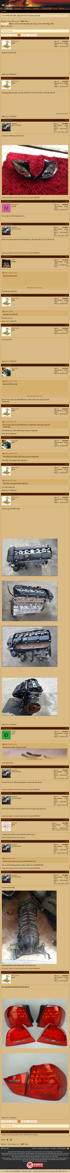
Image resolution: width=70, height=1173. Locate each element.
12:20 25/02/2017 (7, 256)
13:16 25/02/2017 (7, 464)
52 (25, 35)
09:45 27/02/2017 (7, 766)
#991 (66, 437)
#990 (66, 405)
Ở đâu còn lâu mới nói (62, 830)
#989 (66, 365)
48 (13, 35)
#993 (66, 494)
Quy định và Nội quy (43, 1148)
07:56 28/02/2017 (7, 841)
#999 (66, 872)
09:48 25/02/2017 (7, 224)
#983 (66, 120)
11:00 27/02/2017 (7, 793)
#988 (66, 325)
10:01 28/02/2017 (7, 872)
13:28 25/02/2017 (7, 494)
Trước (4, 35)
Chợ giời (35, 8)
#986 (66, 256)
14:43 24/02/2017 (7, 120)
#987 (66, 295)
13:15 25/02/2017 (7, 437)
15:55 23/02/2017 (7, 78)
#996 (66, 793)
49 (16, 35)
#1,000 (66, 972)
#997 (66, 819)
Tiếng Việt (6, 1148)
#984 (66, 201)
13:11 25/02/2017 (7, 365)
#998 (66, 841)
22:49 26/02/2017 (7, 728)
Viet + (4, 26)
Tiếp (34, 35)
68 (31, 35)
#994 (66, 728)
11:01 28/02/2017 (7, 972)
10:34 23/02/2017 (7, 38)
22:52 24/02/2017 (7, 201)
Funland (27, 8)
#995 (66, 766)
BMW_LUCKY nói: (9, 273)
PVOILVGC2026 (46, 8)
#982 (66, 78)
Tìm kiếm (3, 11)
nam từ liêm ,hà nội (63, 132)
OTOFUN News (61, 1148)
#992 (66, 464)
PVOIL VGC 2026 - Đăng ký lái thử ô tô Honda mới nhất (23, 15)
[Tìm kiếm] (67, 8)
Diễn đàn (8, 8)
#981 (66, 38)
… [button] (10, 35)
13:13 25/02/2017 (7, 405)
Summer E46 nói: (9, 422)
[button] (4, 8)
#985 (66, 224)
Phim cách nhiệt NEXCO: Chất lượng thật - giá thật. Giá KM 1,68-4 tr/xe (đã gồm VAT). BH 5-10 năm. (36, 1171)
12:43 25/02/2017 (7, 295)
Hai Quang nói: (8, 858)
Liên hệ (34, 1148)
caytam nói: (7, 311)
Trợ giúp (53, 1148)
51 (22, 35)
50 (19, 35)
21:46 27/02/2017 (7, 819)
